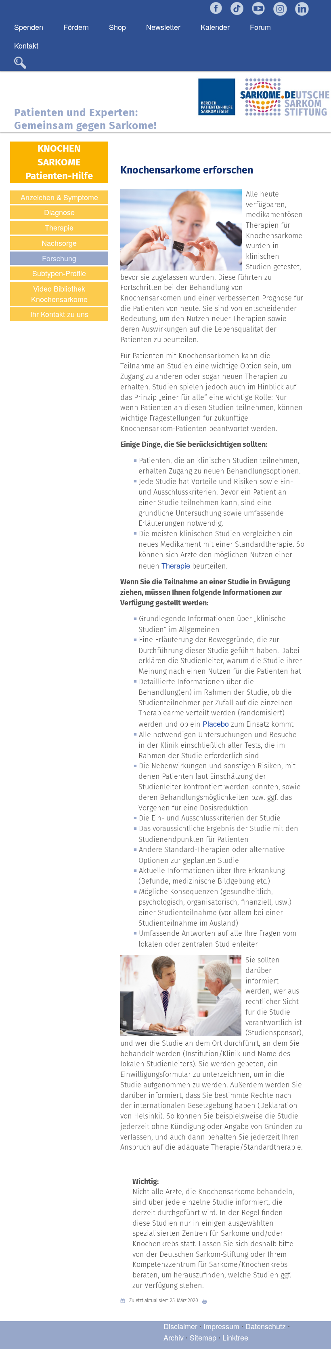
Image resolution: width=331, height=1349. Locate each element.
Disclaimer (180, 1326)
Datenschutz (266, 1326)
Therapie (175, 565)
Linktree (235, 1337)
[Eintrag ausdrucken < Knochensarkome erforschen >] (206, 1300)
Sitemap (203, 1337)
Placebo (216, 723)
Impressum (221, 1326)
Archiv (173, 1337)
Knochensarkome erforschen (186, 170)
